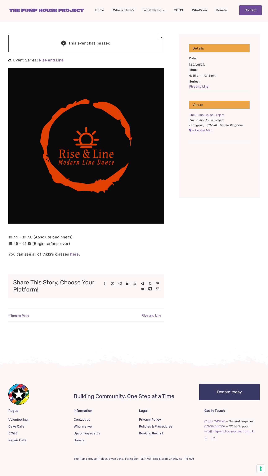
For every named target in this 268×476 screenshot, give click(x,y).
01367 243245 (214, 421)
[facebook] (206, 438)
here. (75, 254)
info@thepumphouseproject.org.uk (229, 431)
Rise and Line (151, 315)
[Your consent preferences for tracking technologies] (261, 469)
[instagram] (213, 438)
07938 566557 (214, 426)
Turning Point (19, 315)
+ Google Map (202, 130)
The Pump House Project (206, 115)
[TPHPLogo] (46, 9)
